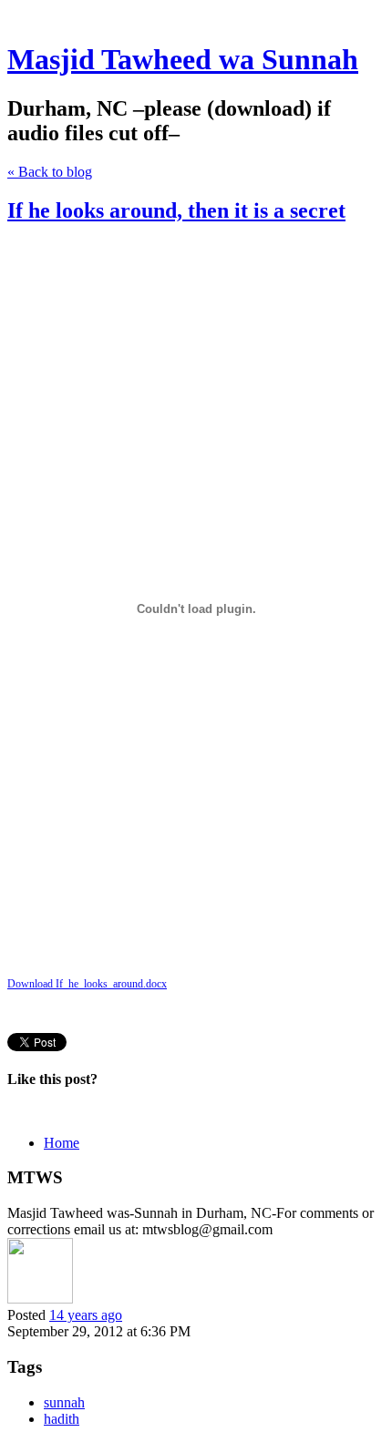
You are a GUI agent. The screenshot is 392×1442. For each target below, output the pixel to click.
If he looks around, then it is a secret (176, 210)
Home (61, 1143)
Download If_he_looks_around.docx (87, 983)
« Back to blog (49, 171)
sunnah (64, 1402)
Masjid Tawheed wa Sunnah (182, 59)
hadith (61, 1419)
